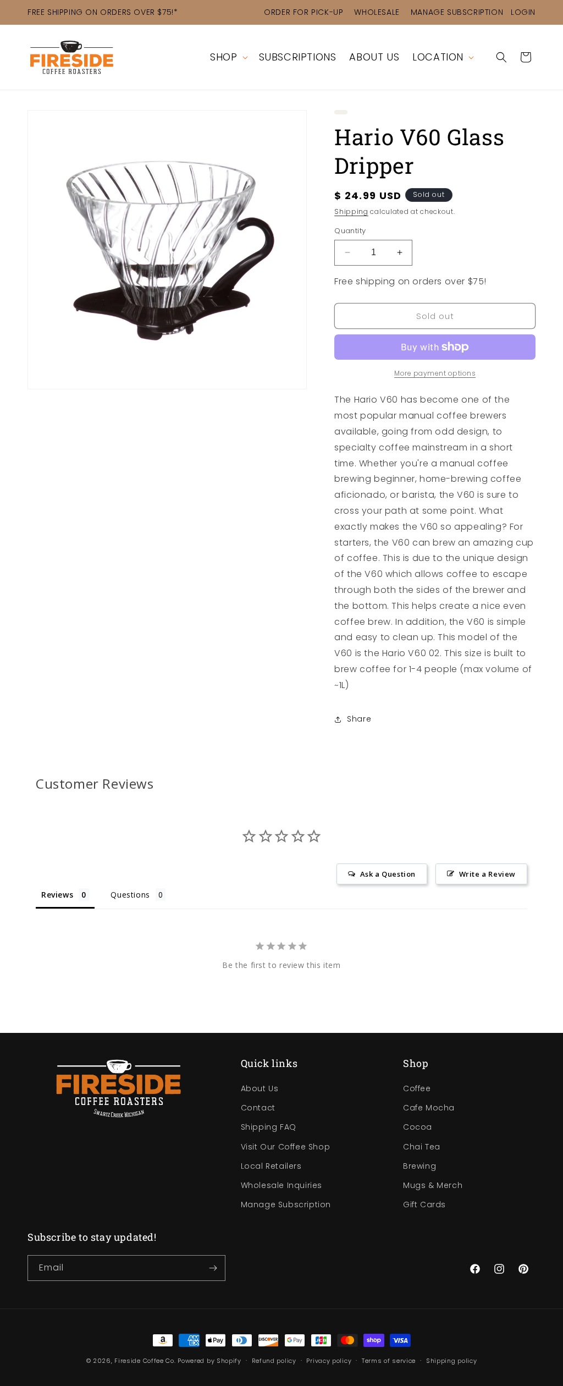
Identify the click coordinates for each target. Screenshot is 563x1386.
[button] (227, 57)
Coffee (417, 1088)
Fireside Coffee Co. (144, 1360)
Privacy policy (328, 1360)
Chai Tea (421, 1146)
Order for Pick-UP (303, 12)
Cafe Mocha (429, 1107)
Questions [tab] (130, 894)
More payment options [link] (435, 373)
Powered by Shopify (209, 1360)
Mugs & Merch (432, 1185)
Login (523, 12)
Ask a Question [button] (388, 874)
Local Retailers (271, 1166)
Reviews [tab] (57, 894)
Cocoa (417, 1126)
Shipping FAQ (268, 1126)
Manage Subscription (457, 12)
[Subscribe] (213, 1268)
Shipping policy (451, 1360)
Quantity (350, 231)
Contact (258, 1107)
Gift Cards (424, 1204)
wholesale (376, 12)
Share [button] (359, 718)
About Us (260, 1088)
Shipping (351, 211)
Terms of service (389, 1360)
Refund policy (274, 1360)
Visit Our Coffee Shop (285, 1146)
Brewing (419, 1166)
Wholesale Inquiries (281, 1185)
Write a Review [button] (487, 874)
